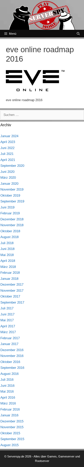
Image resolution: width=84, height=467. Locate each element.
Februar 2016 (10, 409)
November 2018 (11, 225)
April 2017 (7, 326)
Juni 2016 (7, 386)
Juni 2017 (7, 314)
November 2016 (11, 356)
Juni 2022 (7, 148)
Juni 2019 (7, 207)
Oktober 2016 (10, 362)
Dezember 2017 (11, 284)
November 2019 (11, 189)
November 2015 (11, 427)
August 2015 (9, 445)
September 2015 (12, 439)
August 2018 (9, 237)
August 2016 (9, 374)
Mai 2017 (7, 320)
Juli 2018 (6, 243)
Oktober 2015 (10, 433)
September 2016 (12, 368)
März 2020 (8, 177)
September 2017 (12, 302)
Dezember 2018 (11, 219)
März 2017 (8, 332)
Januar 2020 (9, 183)
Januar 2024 (9, 136)
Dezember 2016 (11, 350)
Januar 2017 (9, 344)
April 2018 (7, 261)
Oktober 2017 (10, 296)
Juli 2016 (6, 379)
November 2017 (11, 290)
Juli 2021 (6, 154)
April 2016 (7, 397)
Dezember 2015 (11, 421)
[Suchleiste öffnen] (78, 33)
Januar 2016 (9, 415)
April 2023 (7, 142)
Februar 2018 (10, 273)
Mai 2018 (7, 255)
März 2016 (8, 403)
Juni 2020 (7, 172)
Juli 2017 (6, 308)
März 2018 (8, 267)
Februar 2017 (10, 338)
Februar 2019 (10, 213)
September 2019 (12, 201)
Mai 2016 (7, 391)
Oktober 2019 (10, 195)
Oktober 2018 (10, 231)
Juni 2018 (7, 249)
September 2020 (12, 166)
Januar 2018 (9, 279)
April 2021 (7, 160)
